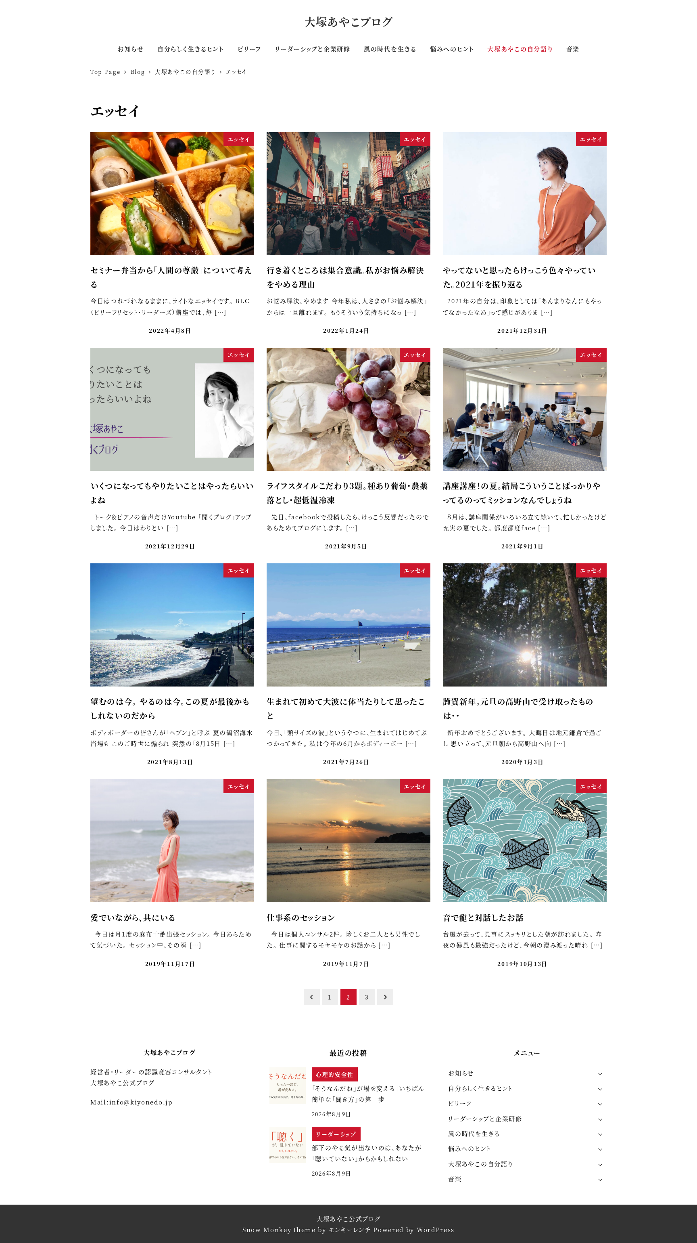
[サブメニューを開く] (600, 1073)
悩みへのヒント (469, 1148)
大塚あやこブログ (349, 21)
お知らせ (461, 1073)
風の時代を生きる (474, 1133)
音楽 (454, 1178)
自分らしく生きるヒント (480, 1088)
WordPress (436, 1229)
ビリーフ (460, 1103)
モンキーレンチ (350, 1229)
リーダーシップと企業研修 (485, 1118)
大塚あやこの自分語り (480, 1163)
